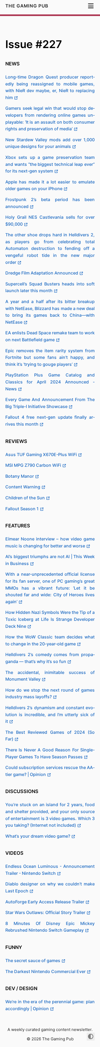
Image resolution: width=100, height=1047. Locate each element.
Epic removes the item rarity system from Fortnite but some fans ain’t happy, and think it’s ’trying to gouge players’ (50, 357)
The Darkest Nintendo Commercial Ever (45, 971)
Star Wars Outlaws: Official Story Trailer (45, 912)
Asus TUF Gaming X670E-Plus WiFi (41, 454)
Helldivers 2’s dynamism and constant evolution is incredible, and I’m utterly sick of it (50, 714)
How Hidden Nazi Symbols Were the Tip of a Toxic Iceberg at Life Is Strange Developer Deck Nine (50, 619)
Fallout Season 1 (22, 508)
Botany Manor (19, 476)
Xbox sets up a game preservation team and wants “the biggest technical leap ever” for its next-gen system (50, 164)
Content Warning (22, 486)
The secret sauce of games (32, 960)
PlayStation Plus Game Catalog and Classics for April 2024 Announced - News (50, 381)
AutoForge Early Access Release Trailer (44, 901)
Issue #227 (33, 44)
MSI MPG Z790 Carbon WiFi (33, 465)
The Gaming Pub (27, 6)
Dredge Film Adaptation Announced (41, 273)
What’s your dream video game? (37, 836)
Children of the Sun (25, 497)
